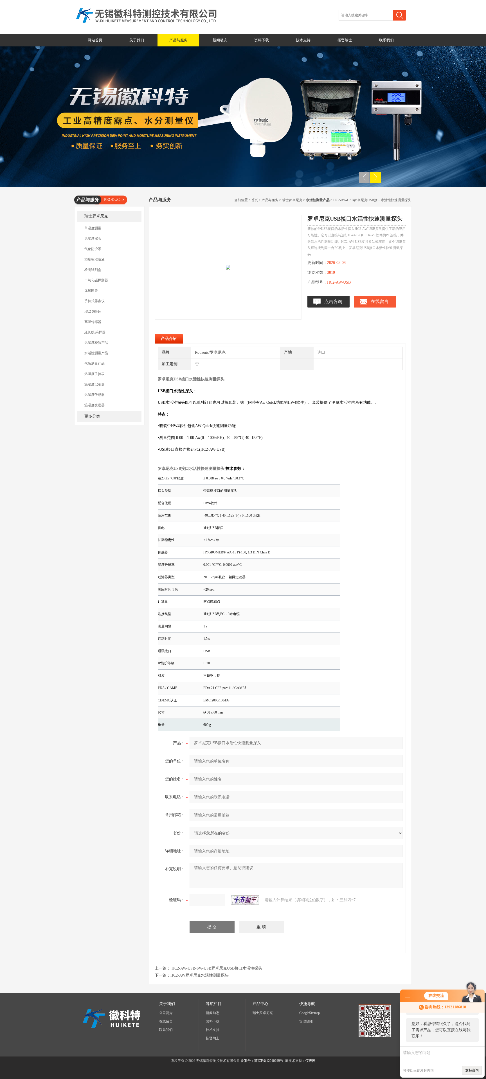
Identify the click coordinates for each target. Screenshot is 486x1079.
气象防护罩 (92, 249)
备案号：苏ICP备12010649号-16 (264, 1061)
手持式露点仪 (94, 301)
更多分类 (92, 416)
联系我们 (386, 40)
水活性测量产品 (96, 353)
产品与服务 (178, 40)
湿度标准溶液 (94, 259)
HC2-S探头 (92, 311)
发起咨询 (472, 1070)
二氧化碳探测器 (96, 280)
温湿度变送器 (94, 405)
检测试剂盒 (92, 270)
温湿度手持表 (94, 374)
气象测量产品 (94, 363)
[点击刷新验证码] (245, 900)
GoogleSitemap (309, 1013)
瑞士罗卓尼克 (96, 216)
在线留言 (380, 301)
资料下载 (261, 40)
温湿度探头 (92, 239)
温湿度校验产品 (96, 343)
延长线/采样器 (94, 332)
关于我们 (136, 40)
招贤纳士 (345, 40)
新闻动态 (220, 40)
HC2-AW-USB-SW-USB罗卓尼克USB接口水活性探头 (217, 968)
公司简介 (166, 1013)
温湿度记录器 (94, 384)
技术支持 (303, 40)
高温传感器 (92, 322)
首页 (254, 200)
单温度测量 (92, 228)
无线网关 (91, 291)
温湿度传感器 (94, 395)
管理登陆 (306, 1021)
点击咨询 (333, 301)
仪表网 (310, 1061)
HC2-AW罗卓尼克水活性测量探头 (199, 975)
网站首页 (95, 40)
